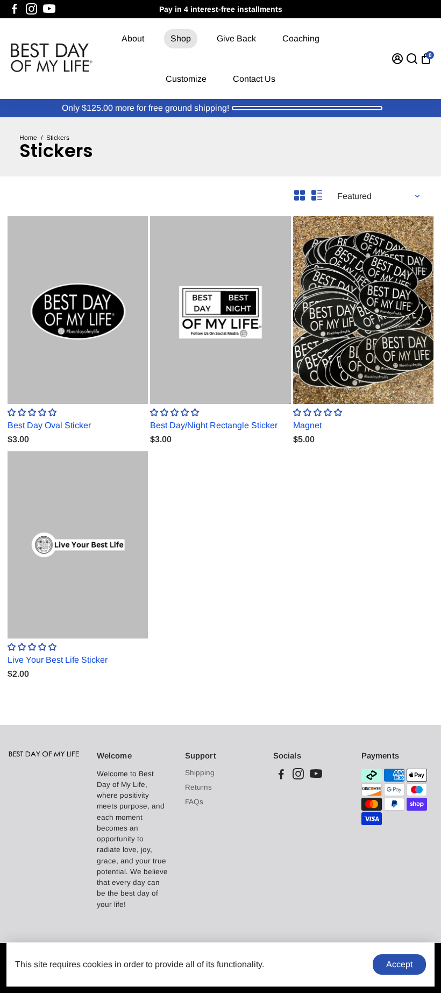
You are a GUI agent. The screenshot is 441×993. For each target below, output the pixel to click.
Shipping (200, 773)
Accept (399, 964)
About (133, 38)
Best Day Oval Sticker (49, 425)
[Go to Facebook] (14, 9)
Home (28, 137)
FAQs (194, 802)
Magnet (307, 425)
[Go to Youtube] (49, 9)
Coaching (300, 38)
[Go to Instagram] (31, 9)
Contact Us (254, 78)
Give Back (236, 38)
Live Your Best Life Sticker (58, 659)
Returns (198, 787)
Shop (180, 38)
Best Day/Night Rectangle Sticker (214, 425)
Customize (186, 78)
